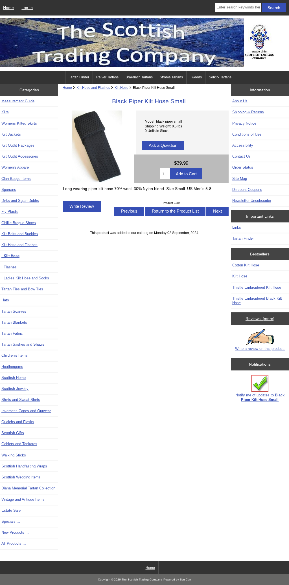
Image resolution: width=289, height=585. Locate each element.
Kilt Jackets (11, 134)
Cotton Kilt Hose (245, 265)
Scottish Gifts (12, 433)
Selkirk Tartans (220, 77)
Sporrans (8, 189)
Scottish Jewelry (15, 389)
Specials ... (10, 521)
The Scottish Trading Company (142, 579)
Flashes (9, 267)
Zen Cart (185, 579)
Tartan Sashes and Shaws (22, 344)
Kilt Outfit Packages (17, 145)
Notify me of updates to (259, 397)
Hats (5, 300)
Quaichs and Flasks (17, 422)
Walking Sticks (13, 455)
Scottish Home (13, 378)
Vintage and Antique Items (23, 499)
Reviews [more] (260, 318)
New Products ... (15, 532)
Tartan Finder (79, 77)
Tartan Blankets (14, 322)
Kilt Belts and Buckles (19, 234)
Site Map (239, 178)
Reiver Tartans (107, 77)
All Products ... (13, 543)
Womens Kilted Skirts (19, 123)
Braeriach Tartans (139, 77)
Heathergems (12, 367)
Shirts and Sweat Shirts (20, 400)
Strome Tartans (171, 77)
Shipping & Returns (248, 112)
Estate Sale (11, 510)
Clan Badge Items (16, 178)
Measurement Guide (17, 101)
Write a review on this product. (260, 348)
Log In (27, 7)
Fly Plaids (9, 211)
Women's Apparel (15, 167)
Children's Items (14, 355)
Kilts (5, 112)
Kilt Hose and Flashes (93, 87)
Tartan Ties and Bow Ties (22, 289)
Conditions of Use (246, 134)
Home (8, 7)
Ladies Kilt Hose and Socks (25, 278)
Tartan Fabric (12, 333)
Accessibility (242, 145)
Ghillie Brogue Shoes (18, 223)
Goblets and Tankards (19, 444)
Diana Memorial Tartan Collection (28, 488)
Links (236, 227)
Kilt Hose (121, 87)
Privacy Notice (244, 123)
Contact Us (241, 156)
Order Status (242, 167)
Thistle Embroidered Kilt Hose (256, 287)
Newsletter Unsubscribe (251, 200)
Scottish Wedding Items (21, 477)
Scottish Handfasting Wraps (24, 466)
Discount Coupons (247, 189)
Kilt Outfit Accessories (19, 156)
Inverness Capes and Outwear (26, 411)
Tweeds (196, 77)
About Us (240, 101)
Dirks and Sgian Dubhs (20, 200)
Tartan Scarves (13, 311)
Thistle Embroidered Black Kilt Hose (257, 300)
